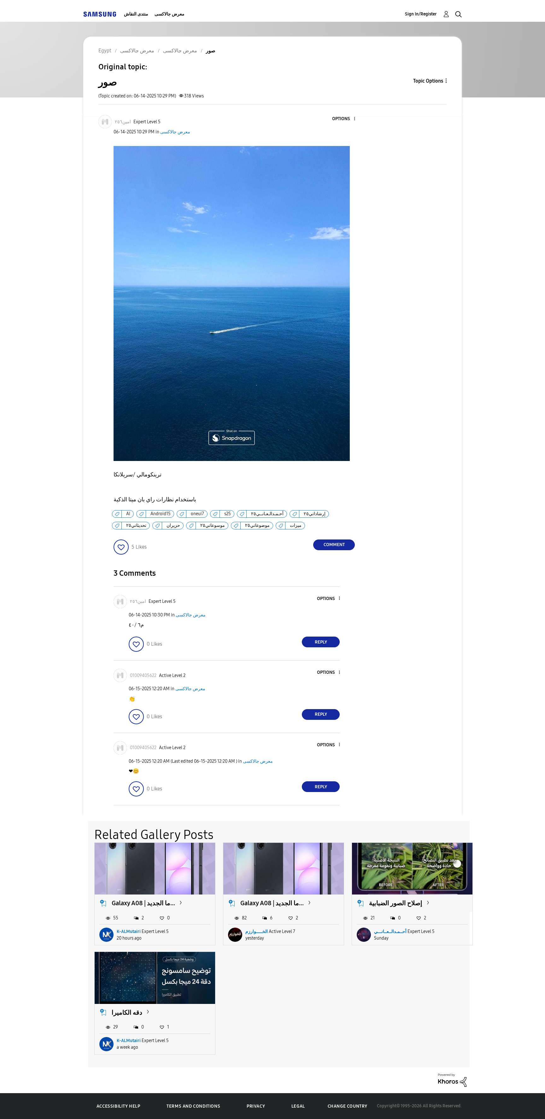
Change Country (347, 1106)
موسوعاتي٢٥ (212, 525)
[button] (344, 119)
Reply (321, 642)
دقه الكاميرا (127, 1012)
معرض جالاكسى (170, 14)
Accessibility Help (118, 1106)
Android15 (160, 513)
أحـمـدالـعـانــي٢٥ (267, 513)
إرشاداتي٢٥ (314, 513)
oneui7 (197, 513)
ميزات (296, 525)
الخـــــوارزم (256, 931)
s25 (227, 513)
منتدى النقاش (136, 14)
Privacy (256, 1106)
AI (128, 513)
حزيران (173, 525)
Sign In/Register (421, 14)
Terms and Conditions (193, 1106)
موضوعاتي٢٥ (257, 525)
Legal (298, 1106)
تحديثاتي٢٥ (136, 525)
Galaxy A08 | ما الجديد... (143, 903)
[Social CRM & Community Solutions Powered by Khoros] (452, 1080)
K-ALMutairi (129, 931)
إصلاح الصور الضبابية (395, 903)
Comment (334, 544)
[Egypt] (99, 14)
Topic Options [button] (428, 81)
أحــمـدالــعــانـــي (390, 931)
